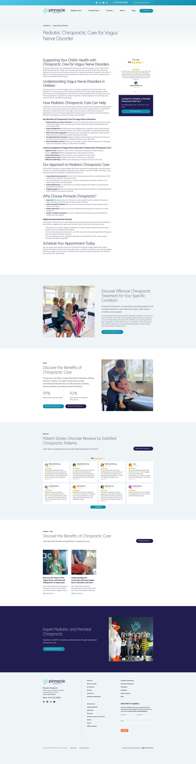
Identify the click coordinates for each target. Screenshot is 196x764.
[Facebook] (97, 3)
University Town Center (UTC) (96, 716)
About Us (90, 680)
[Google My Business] (107, 3)
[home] (54, 10)
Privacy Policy (73, 747)
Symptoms (124, 690)
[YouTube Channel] (54, 702)
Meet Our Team (91, 684)
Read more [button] (136, 89)
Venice (89, 723)
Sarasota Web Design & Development (131, 748)
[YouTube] (103, 3)
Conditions (124, 687)
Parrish (89, 720)
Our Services (90, 687)
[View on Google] (135, 93)
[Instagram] (100, 3)
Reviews (89, 690)
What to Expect (125, 693)
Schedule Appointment (94, 696)
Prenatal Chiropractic (127, 684)
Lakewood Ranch (92, 707)
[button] (76, 10)
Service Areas (91, 704)
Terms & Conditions (84, 747)
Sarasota (90, 713)
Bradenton (90, 710)
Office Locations (92, 726)
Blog (122, 696)
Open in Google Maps (49, 694)
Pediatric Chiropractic (127, 680)
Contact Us (90, 693)
